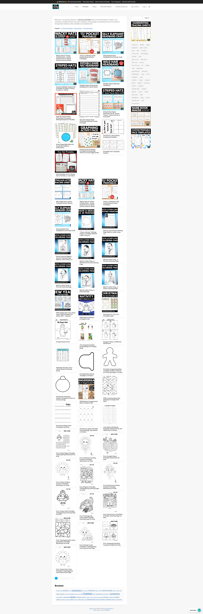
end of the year (78, 594)
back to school (85, 590)
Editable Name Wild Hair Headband (111, 84)
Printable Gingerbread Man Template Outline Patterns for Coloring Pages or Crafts (112, 370)
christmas (91, 590)
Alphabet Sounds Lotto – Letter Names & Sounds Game (64, 369)
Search (147, 18)
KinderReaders (135, 74)
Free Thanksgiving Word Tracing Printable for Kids (112, 544)
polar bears (100, 597)
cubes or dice (119, 590)
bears (133, 50)
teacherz (92, 608)
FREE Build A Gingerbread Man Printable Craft (88, 402)
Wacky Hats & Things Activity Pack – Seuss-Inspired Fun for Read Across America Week (63, 58)
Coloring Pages (87, 28)
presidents (111, 597)
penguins (88, 597)
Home (76, 6)
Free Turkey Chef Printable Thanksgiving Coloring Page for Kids (65, 512)
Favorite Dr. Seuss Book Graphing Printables (111, 136)
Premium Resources (121, 6)
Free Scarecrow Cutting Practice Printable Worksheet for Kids (111, 486)
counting (134, 56)
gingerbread (99, 594)
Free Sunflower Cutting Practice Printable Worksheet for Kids (88, 459)
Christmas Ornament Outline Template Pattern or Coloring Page (65, 398)
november (79, 597)
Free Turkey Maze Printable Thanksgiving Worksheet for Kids (65, 454)
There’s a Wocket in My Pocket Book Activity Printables (87, 57)
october (84, 597)
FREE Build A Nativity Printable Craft (87, 318)
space (85, 599)
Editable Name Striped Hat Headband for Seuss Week (89, 86)
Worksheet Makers (106, 6)
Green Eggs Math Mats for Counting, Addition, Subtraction (65, 146)
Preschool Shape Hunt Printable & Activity (63, 426)
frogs (94, 594)
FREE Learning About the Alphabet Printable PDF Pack (111, 399)
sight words (81, 599)
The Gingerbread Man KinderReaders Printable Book (88, 346)
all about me (59, 590)
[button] (195, 610)
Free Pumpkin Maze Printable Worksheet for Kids (111, 457)
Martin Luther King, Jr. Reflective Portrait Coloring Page (89, 262)
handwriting (115, 594)
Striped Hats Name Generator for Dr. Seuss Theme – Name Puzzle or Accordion (111, 114)
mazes (57, 597)
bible (138, 50)
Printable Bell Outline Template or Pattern (87, 374)
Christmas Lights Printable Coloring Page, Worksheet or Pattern (89, 430)
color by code (98, 590)
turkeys (102, 599)
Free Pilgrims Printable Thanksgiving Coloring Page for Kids (89, 488)
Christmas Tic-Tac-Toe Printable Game (111, 315)
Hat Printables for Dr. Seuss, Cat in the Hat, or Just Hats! (65, 175)
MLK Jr (61, 597)
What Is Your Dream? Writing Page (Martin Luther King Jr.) (113, 232)
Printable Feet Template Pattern (111, 152)
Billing (95, 610)
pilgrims (96, 597)
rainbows (67, 599)
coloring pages (107, 590)
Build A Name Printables (102, 2)
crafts (114, 590)
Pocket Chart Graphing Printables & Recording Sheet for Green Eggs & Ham (89, 151)
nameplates (66, 597)
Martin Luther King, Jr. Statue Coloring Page (110, 287)
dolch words (60, 594)
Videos (94, 6)
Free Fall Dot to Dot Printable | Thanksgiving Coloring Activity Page (88, 546)
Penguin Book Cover (63, 342)
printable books (135, 88)
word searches (118, 599)
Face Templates (116, 2)
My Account (135, 6)
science (72, 599)
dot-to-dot (66, 594)
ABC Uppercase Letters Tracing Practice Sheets (64, 202)
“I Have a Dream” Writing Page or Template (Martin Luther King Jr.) (88, 233)
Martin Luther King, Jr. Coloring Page (87, 291)
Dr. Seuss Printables (67, 28)
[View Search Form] (149, 6)
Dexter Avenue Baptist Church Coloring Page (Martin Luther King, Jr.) (64, 258)
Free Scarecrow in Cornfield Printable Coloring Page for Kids (112, 515)
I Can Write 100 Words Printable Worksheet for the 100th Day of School (112, 428)
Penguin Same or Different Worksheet (112, 342)
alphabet (65, 590)
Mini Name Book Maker (74, 2)
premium (106, 597)
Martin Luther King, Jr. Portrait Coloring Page (110, 260)
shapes (75, 599)
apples (70, 590)
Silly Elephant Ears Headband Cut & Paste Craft (112, 56)
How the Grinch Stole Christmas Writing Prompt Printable (88, 121)
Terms (102, 610)
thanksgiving (91, 599)
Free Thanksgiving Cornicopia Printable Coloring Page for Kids (87, 517)
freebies (87, 593)
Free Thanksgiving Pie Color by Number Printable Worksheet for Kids (65, 541)
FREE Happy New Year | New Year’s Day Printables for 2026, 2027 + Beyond (65, 314)
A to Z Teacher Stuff (108, 608)
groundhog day (106, 594)
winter (142, 100)
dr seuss (71, 594)
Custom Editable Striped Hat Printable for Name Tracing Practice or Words (65, 88)
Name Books (78, 28)
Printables (85, 6)
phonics (91, 597)
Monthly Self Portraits (128, 2)
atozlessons (77, 590)
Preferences (107, 610)
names (72, 597)
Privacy (98, 610)
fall (82, 594)
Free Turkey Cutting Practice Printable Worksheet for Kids (63, 483)
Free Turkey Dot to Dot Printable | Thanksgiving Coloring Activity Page (64, 570)
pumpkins (63, 599)
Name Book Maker (88, 2)
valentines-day (109, 599)
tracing (98, 599)
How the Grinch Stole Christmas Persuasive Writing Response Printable (65, 118)
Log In (144, 6)
